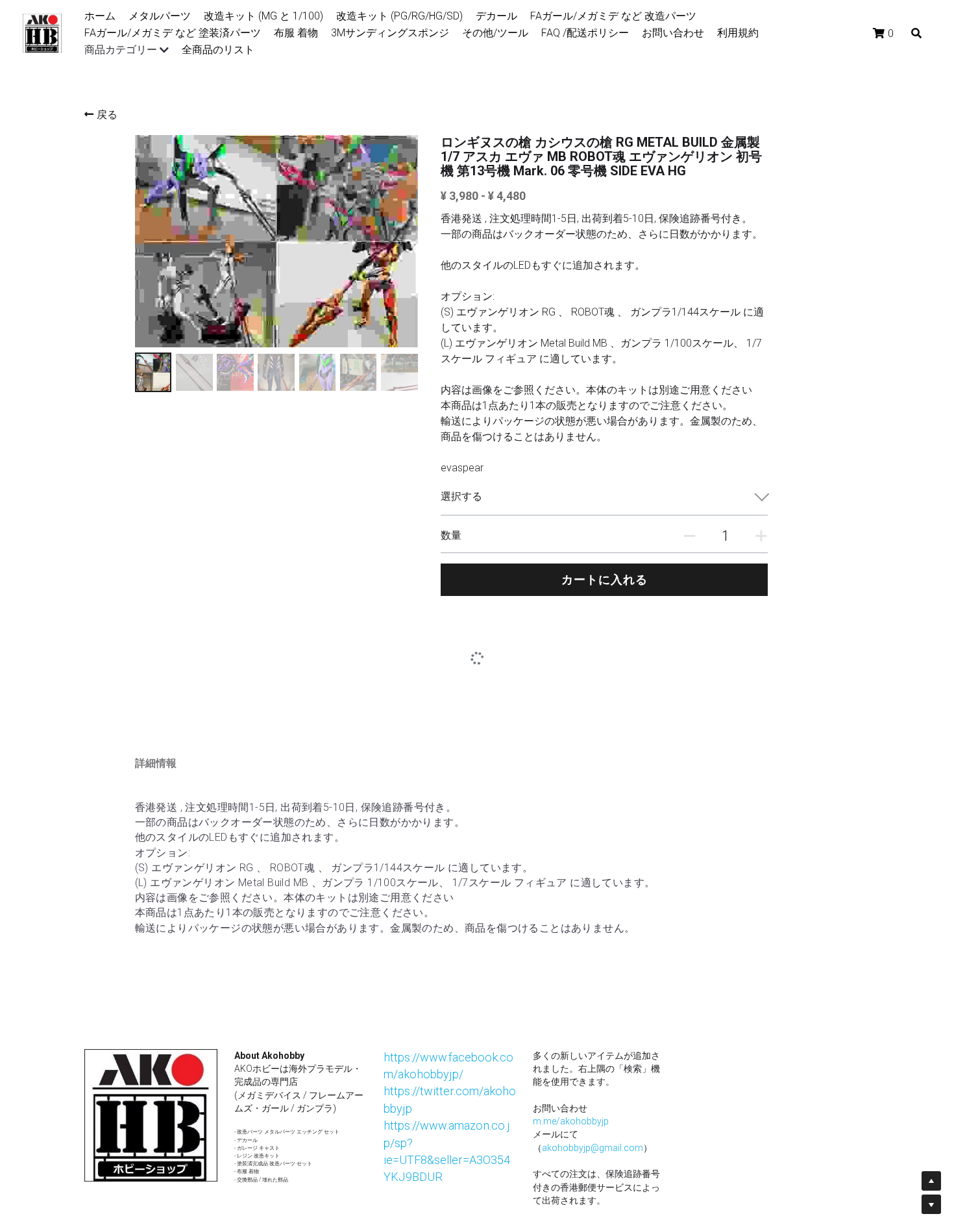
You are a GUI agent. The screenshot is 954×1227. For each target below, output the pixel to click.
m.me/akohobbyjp (571, 1061)
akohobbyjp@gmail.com (592, 1087)
